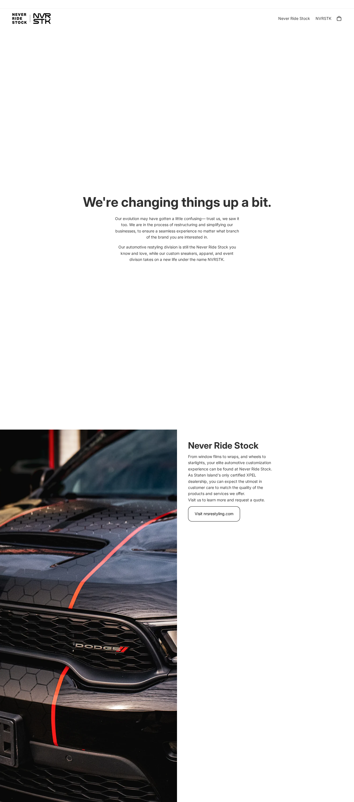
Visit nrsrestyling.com (214, 513)
